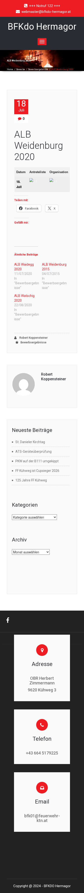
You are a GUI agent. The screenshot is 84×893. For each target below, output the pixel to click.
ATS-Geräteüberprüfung (33, 451)
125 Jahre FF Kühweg (31, 480)
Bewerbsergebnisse (38, 69)
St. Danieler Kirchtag (30, 442)
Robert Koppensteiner (33, 337)
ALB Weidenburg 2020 (38, 145)
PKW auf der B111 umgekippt (37, 461)
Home (10, 69)
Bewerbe (20, 69)
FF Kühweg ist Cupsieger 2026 (37, 471)
